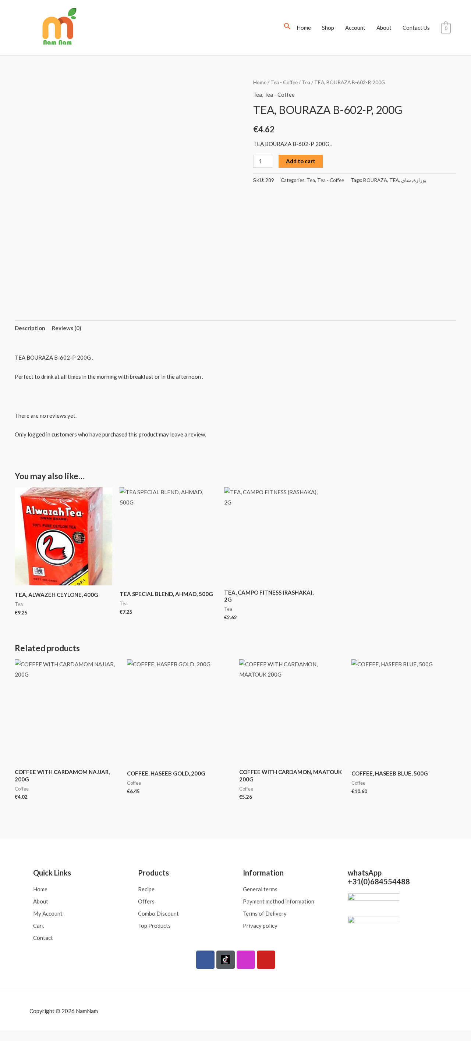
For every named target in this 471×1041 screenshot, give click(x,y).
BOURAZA (375, 180)
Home (304, 27)
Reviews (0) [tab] (66, 328)
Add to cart (300, 161)
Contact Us (416, 27)
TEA (394, 180)
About (384, 27)
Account (355, 27)
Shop (328, 27)
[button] (287, 27)
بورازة (419, 180)
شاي (406, 180)
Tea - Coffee (284, 82)
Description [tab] (30, 328)
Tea (306, 82)
